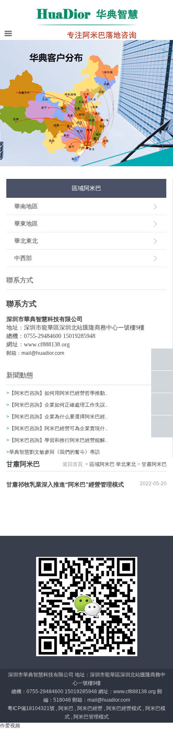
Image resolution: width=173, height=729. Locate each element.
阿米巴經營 (89, 708)
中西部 (23, 258)
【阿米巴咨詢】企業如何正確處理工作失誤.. (58, 405)
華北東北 (26, 240)
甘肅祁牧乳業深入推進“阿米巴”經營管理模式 (65, 484)
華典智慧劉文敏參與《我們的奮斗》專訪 (54, 452)
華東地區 (26, 223)
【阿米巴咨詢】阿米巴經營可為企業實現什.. (58, 428)
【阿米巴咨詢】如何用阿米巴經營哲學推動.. (58, 393)
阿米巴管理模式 (91, 717)
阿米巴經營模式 (124, 708)
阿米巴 (65, 708)
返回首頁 (73, 464)
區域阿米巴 (102, 464)
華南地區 (26, 206)
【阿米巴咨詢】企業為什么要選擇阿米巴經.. (58, 417)
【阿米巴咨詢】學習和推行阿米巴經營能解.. (58, 440)
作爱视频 (10, 726)
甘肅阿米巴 (154, 464)
